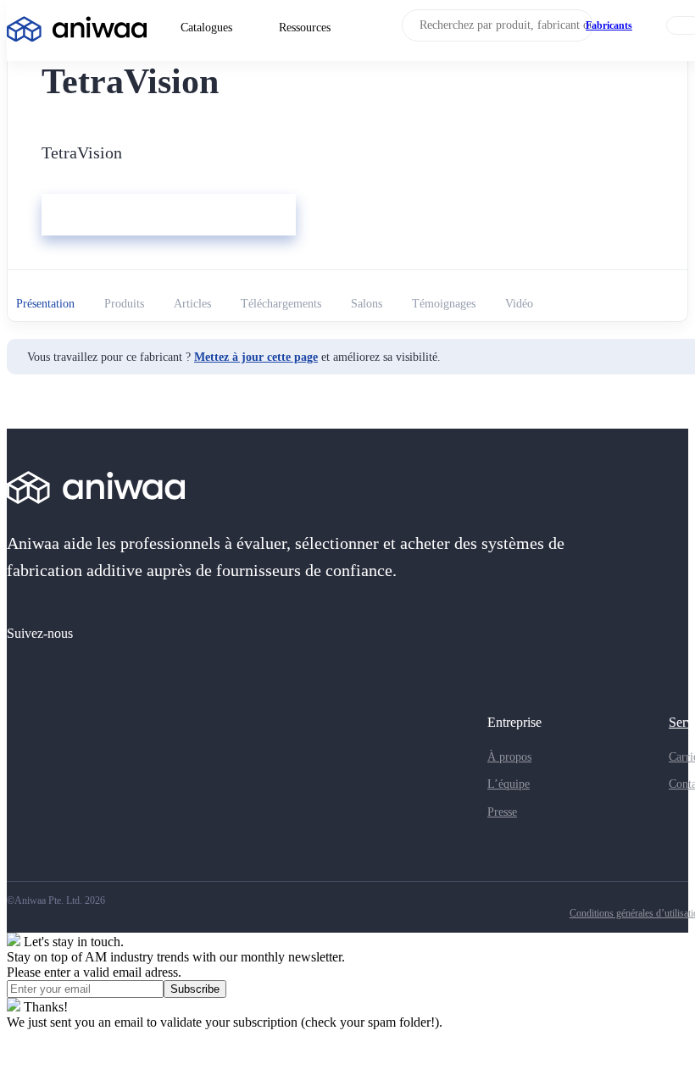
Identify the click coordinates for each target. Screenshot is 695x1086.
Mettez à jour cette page (256, 357)
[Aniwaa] (77, 31)
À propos (509, 757)
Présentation (45, 303)
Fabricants (609, 25)
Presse (502, 812)
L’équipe (508, 784)
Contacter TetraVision (106, 216)
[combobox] (497, 25)
